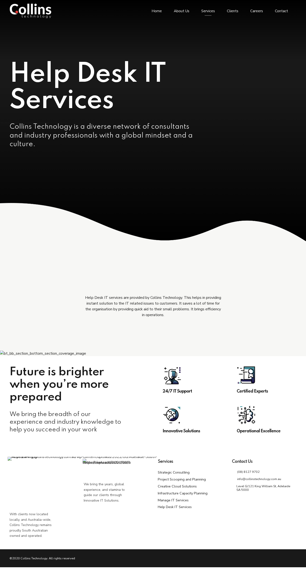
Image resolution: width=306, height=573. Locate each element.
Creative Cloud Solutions (177, 486)
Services (208, 11)
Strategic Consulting (174, 472)
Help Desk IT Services (175, 506)
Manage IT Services (173, 500)
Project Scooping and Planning (182, 479)
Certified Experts (252, 391)
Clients (232, 11)
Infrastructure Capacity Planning (183, 493)
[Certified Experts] (264, 375)
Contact (281, 11)
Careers (256, 11)
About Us (181, 11)
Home (157, 11)
